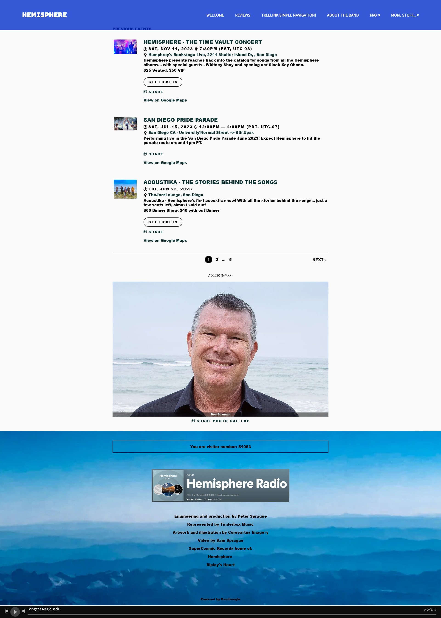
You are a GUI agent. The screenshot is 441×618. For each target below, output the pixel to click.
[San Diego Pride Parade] (125, 129)
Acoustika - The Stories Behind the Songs (210, 182)
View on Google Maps (165, 100)
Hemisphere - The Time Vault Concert (203, 41)
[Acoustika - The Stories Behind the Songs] (125, 197)
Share (156, 92)
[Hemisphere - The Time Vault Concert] (125, 52)
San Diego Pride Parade (181, 119)
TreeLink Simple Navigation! (288, 15)
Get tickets (163, 82)
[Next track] (23, 611)
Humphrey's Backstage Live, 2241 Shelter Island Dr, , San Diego (212, 54)
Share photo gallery (223, 421)
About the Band (343, 15)
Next (318, 259)
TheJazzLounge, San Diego (175, 194)
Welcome (215, 15)
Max (373, 15)
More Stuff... (403, 15)
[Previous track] (7, 611)
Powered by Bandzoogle (220, 599)
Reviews (242, 15)
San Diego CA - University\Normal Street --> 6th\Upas (201, 132)
